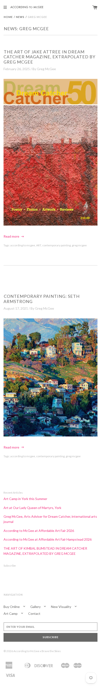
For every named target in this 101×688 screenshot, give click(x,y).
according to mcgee (22, 245)
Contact (34, 613)
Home (8, 16)
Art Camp (11, 613)
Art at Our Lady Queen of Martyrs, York (32, 508)
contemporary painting (56, 245)
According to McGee (26, 651)
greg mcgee (79, 245)
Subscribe (10, 565)
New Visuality (61, 607)
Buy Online (12, 607)
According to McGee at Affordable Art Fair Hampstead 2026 (48, 539)
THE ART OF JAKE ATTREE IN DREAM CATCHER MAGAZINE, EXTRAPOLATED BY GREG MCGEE (49, 56)
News (20, 16)
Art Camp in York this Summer (25, 499)
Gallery (35, 607)
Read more (12, 236)
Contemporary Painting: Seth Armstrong (42, 299)
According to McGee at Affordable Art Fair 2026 (39, 531)
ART (38, 245)
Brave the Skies (51, 651)
